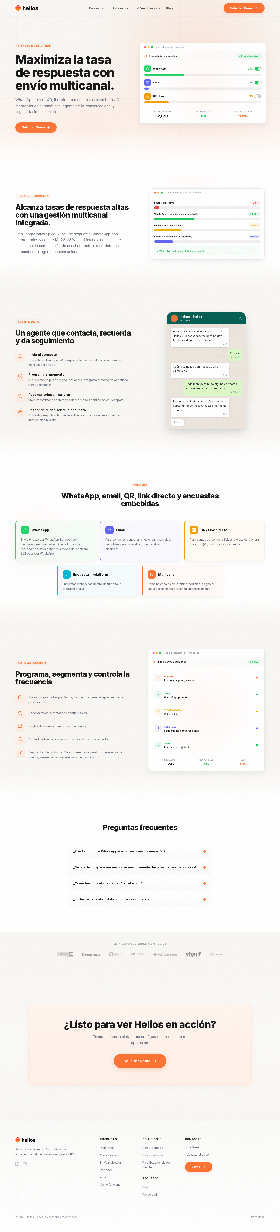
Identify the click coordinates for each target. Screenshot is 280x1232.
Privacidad (149, 1194)
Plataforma (107, 1147)
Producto (96, 8)
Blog (169, 8)
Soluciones (120, 8)
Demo (196, 1167)
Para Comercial (152, 1155)
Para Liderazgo (152, 1147)
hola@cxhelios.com (198, 1154)
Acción (104, 1177)
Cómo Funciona (148, 8)
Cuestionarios (109, 1155)
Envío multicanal (110, 1162)
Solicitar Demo (241, 8)
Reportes (106, 1170)
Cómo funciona (110, 1184)
